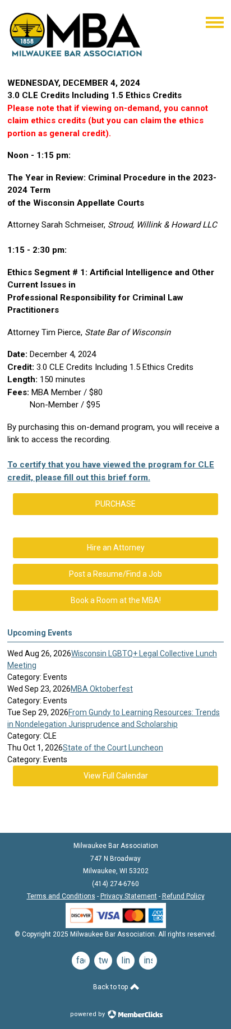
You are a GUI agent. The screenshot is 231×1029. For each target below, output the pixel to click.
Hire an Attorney (116, 547)
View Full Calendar (116, 775)
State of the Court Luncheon (113, 747)
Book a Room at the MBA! (116, 600)
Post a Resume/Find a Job (115, 573)
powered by (88, 1014)
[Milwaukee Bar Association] (76, 59)
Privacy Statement (128, 896)
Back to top (111, 987)
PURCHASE (115, 503)
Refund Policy (183, 896)
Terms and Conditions (61, 896)
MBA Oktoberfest (102, 688)
